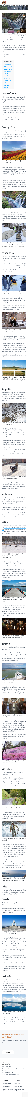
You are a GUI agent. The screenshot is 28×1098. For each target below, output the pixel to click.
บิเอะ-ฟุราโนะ (8, 67)
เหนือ (4, 83)
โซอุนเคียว (7, 71)
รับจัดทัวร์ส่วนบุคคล (6, 1083)
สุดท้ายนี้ (5, 87)
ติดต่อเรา (8, 1052)
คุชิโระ (7, 76)
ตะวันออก (6, 74)
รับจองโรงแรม (17, 1083)
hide (11, 61)
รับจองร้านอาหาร (18, 1086)
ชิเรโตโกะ (7, 80)
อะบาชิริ (7, 78)
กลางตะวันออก (7, 64)
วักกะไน (7, 85)
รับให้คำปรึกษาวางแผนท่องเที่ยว (19, 1090)
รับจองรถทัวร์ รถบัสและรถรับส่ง (7, 1090)
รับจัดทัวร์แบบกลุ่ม (6, 1086)
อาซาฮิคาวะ (8, 69)
